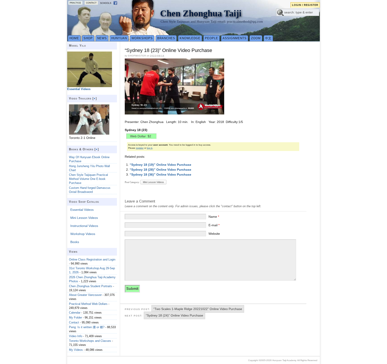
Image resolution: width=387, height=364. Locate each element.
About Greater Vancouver (85, 295)
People (211, 38)
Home (74, 38)
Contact (91, 3)
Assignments (235, 38)
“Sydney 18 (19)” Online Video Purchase (160, 164)
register (140, 148)
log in (150, 148)
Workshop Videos (82, 234)
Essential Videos (82, 209)
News (102, 38)
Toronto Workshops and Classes (90, 340)
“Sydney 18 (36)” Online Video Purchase (160, 174)
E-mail (214, 225)
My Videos (76, 349)
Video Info (75, 336)
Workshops (142, 38)
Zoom (256, 38)
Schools (105, 3)
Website (214, 233)
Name (214, 216)
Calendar (74, 312)
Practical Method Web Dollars (88, 304)
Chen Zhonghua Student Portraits (90, 286)
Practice (75, 3)
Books (74, 242)
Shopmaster (137, 55)
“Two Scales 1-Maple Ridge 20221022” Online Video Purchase (197, 309)
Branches (166, 38)
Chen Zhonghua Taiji (200, 13)
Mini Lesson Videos (153, 182)
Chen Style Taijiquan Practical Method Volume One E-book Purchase (88, 179)
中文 (268, 38)
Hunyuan (119, 38)
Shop (88, 38)
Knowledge (190, 38)
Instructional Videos (84, 226)
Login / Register (305, 5)
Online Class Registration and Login (92, 259)
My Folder (75, 317)
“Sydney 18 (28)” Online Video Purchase (160, 169)
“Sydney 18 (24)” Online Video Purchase (174, 315)
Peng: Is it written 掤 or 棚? (86, 327)
